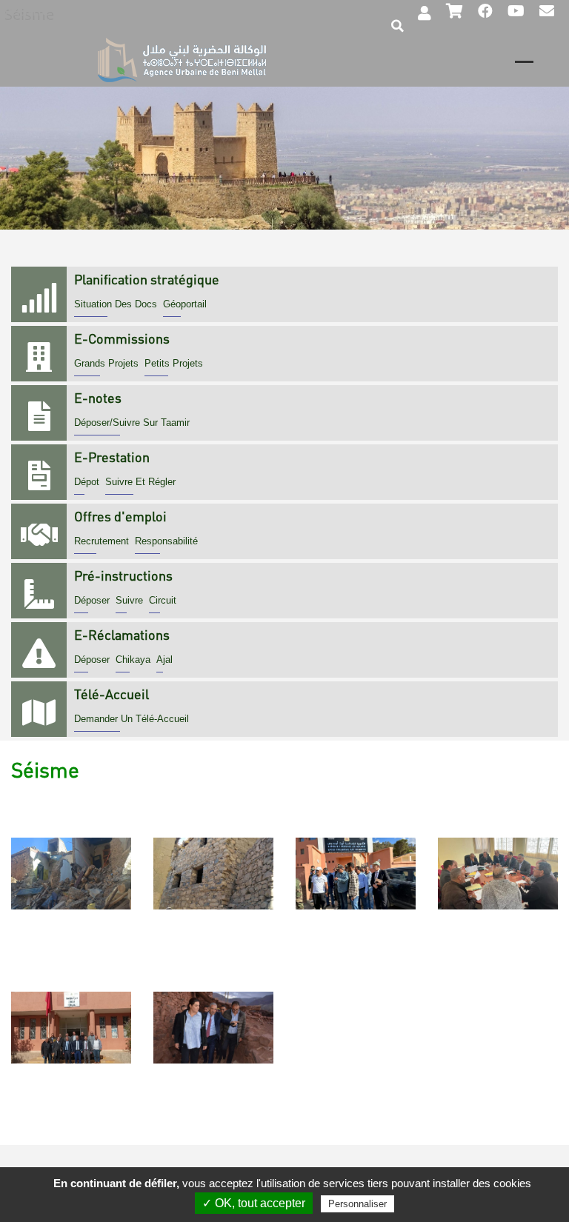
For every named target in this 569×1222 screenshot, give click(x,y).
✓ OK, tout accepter (253, 1203)
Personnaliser (357, 1203)
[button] (71, 808)
